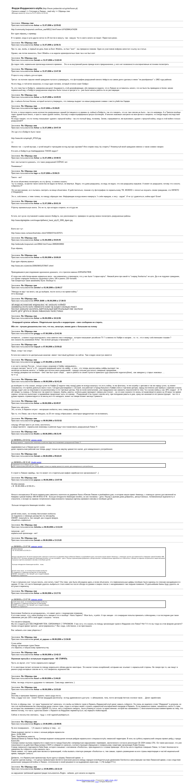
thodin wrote (36, 462)
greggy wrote (36, 440)
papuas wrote (36, 546)
